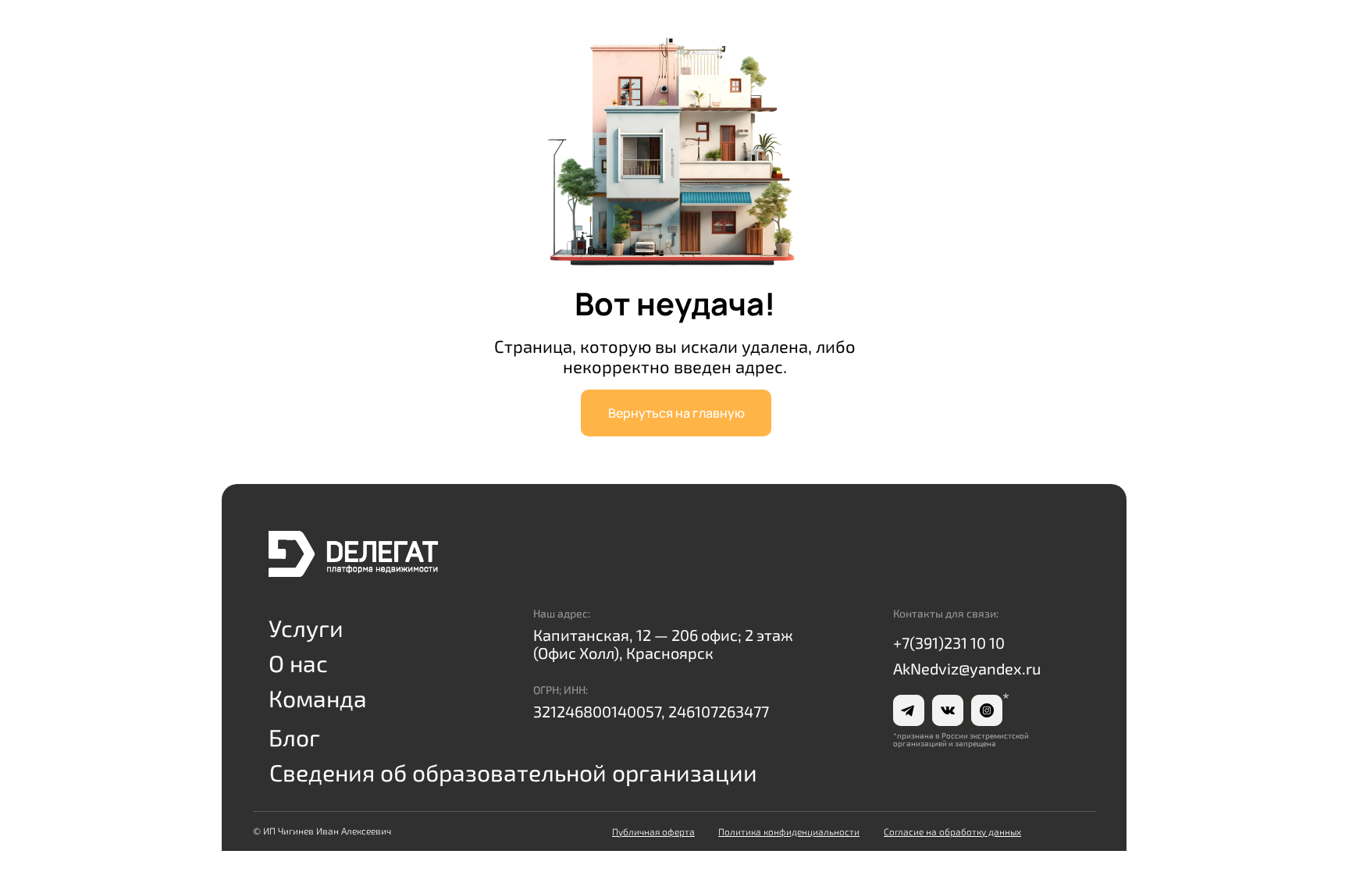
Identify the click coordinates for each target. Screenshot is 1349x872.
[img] (353, 554)
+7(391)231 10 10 (949, 642)
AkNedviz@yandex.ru (967, 668)
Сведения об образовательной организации (513, 772)
